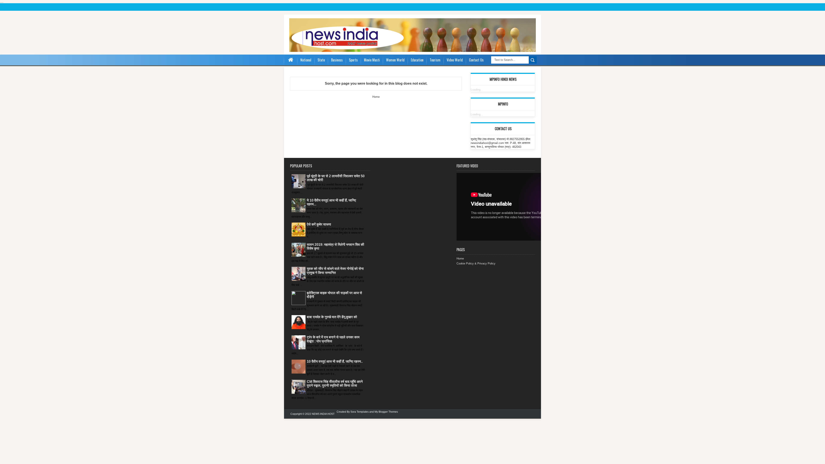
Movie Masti (372, 60)
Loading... (477, 89)
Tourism (435, 60)
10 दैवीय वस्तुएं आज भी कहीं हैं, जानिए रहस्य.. (335, 361)
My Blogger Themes (386, 411)
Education (417, 60)
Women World (395, 60)
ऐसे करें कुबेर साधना (319, 224)
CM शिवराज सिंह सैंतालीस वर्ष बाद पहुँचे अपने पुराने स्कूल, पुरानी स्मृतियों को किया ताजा (335, 383)
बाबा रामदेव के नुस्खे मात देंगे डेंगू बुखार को (332, 317)
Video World (455, 60)
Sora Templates (359, 411)
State (321, 60)
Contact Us (476, 60)
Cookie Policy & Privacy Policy (476, 263)
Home (376, 96)
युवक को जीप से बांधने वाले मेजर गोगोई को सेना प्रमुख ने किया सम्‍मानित (335, 270)
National (305, 60)
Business (337, 60)
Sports (353, 60)
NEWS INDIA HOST (323, 413)
